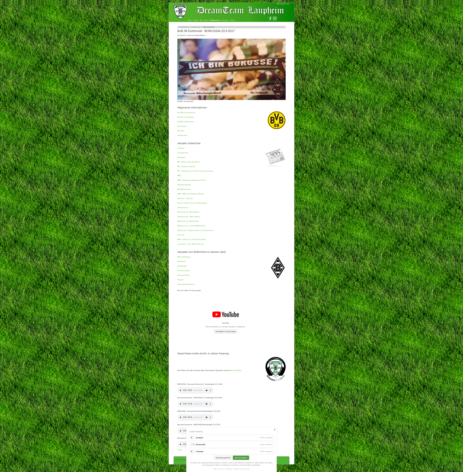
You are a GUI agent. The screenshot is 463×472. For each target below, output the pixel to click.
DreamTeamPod (235, 370)
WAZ (179, 175)
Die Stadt (180, 131)
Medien (206, 20)
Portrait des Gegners (185, 117)
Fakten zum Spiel (183, 270)
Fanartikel (225, 20)
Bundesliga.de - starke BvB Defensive (191, 226)
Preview (180, 280)
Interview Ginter (183, 275)
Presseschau (215, 20)
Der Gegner (181, 266)
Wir (201, 20)
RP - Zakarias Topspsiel (186, 166)
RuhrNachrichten (183, 189)
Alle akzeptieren (241, 458)
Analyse (199, 438)
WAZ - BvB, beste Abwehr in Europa (190, 194)
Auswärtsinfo (182, 135)
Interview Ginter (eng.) (185, 284)
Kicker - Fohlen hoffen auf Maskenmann (192, 203)
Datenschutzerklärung (242, 469)
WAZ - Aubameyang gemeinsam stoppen (191, 180)
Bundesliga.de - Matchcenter (188, 221)
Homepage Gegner (184, 185)
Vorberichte (195, 27)
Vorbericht (181, 261)
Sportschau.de (182, 207)
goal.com (180, 235)
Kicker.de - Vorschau (185, 198)
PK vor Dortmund (183, 257)
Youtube (200, 452)
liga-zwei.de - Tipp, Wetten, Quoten (190, 244)
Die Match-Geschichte (185, 122)
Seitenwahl (181, 157)
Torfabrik (181, 148)
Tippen (232, 20)
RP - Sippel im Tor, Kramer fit (188, 162)
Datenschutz (186, 460)
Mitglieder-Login (283, 4)
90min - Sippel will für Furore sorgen (191, 239)
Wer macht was (218, 469)
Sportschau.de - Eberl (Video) (188, 217)
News (190, 20)
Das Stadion (181, 126)
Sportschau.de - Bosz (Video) (188, 212)
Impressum (178, 460)
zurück (179, 450)
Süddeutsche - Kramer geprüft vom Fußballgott (195, 230)
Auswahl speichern (223, 458)
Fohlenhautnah (182, 153)
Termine (196, 20)
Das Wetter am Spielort (186, 112)
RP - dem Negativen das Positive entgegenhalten (195, 171)
